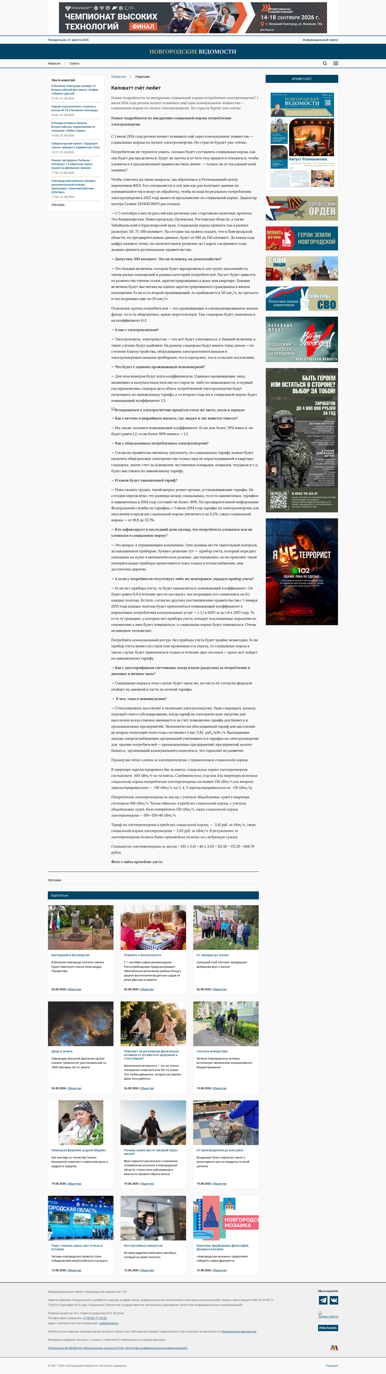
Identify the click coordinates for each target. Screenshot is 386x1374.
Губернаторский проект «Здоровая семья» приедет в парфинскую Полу (75, 145)
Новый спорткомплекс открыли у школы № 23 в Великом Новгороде (74, 108)
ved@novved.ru (108, 1323)
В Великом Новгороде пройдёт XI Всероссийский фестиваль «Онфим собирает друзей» (74, 89)
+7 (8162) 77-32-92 (95, 1318)
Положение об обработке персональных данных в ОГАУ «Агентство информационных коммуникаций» (118, 1348)
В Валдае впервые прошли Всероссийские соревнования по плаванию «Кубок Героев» (73, 126)
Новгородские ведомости (239, 1331)
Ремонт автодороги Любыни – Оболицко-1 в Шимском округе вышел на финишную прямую (72, 164)
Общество (118, 76)
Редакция (332, 1365)
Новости (54, 63)
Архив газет (302, 79)
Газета (74, 63)
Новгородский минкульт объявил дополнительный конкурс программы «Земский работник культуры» (73, 186)
